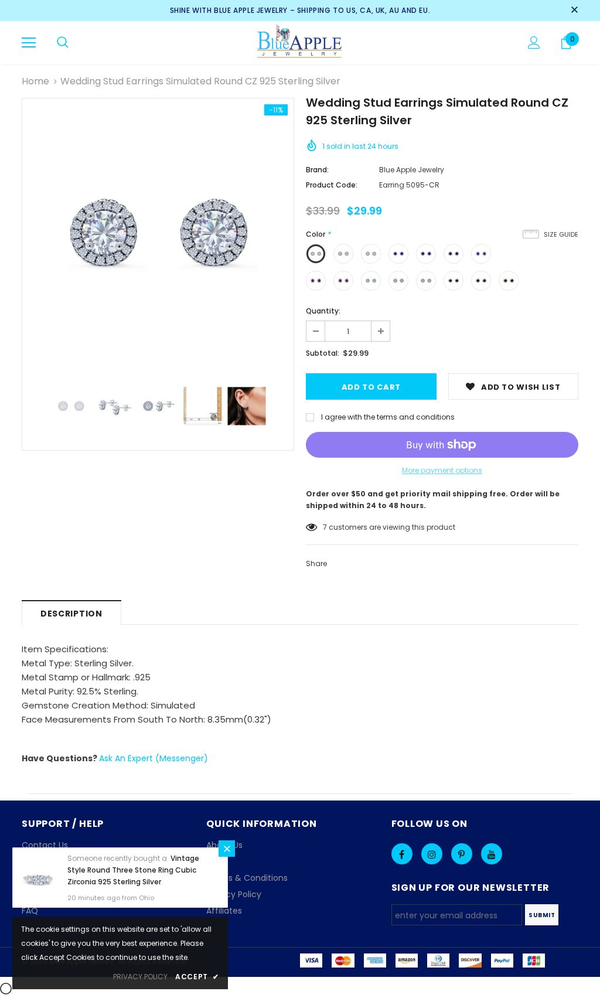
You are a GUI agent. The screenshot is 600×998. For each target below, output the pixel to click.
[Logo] (300, 42)
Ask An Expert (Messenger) (153, 758)
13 (326, 527)
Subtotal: (322, 353)
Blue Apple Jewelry (411, 170)
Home (35, 81)
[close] (574, 10)
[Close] (227, 848)
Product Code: (331, 185)
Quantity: (323, 311)
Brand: (317, 170)
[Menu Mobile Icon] (29, 43)
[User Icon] (534, 42)
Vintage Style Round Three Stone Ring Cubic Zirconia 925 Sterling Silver (133, 870)
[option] (158, 234)
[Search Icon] (63, 43)
